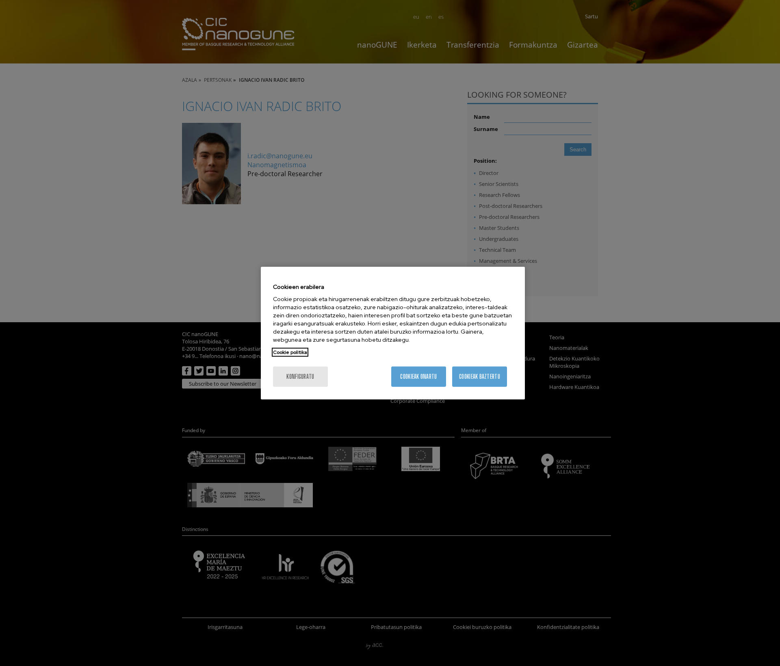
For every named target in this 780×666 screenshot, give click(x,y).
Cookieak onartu (418, 376)
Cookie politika (290, 352)
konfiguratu (300, 376)
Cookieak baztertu (479, 376)
